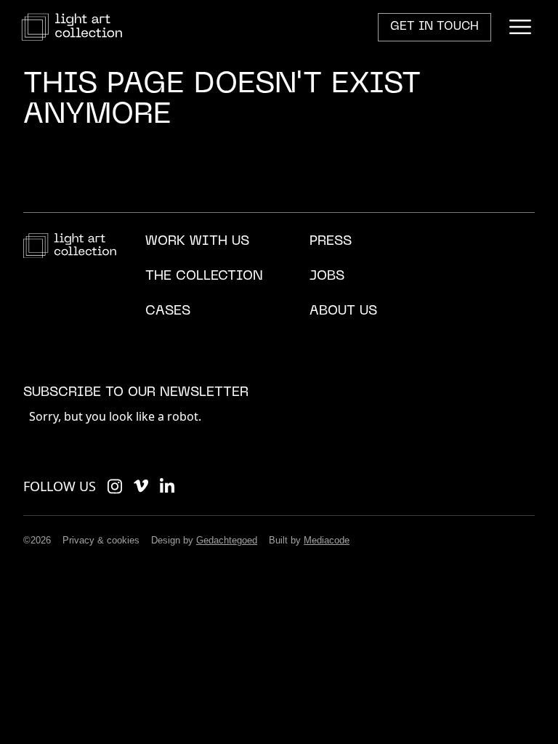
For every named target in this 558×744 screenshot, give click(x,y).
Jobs (327, 276)
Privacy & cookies (101, 540)
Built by (309, 540)
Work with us (197, 241)
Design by (204, 540)
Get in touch (434, 27)
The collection (204, 276)
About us (343, 311)
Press (331, 241)
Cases (167, 311)
